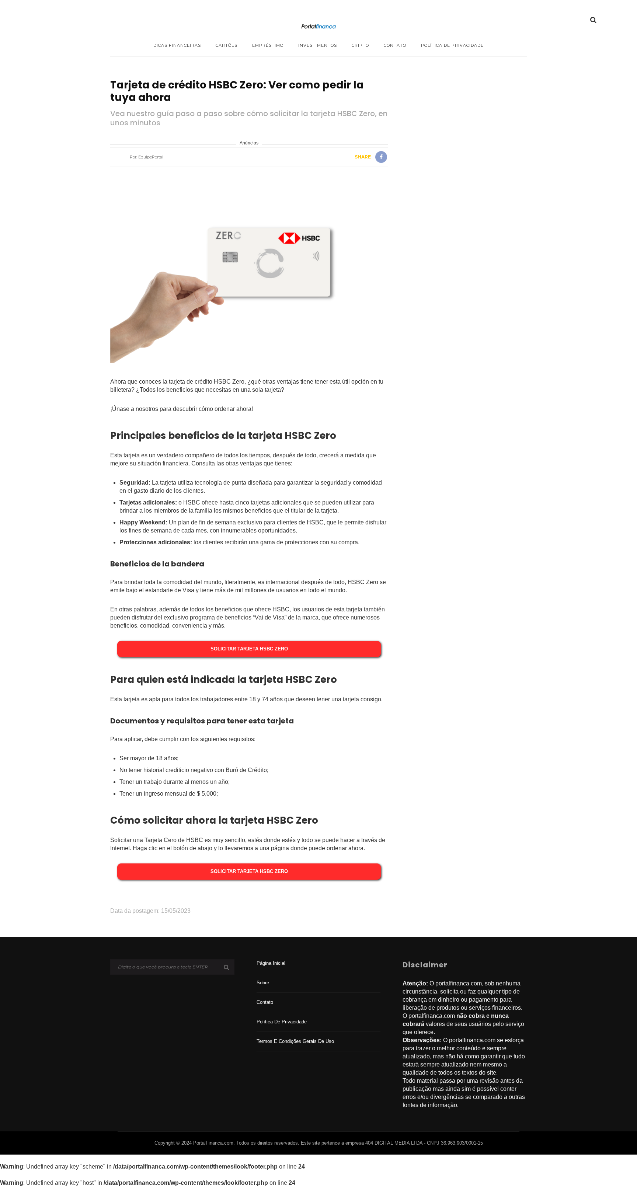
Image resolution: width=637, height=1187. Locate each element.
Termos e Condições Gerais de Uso (295, 1041)
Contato (395, 45)
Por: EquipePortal (146, 157)
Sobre (263, 982)
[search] (593, 20)
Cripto (360, 45)
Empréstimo (267, 45)
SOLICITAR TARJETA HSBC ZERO (249, 649)
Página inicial (271, 963)
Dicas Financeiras (177, 45)
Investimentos (317, 45)
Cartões (226, 45)
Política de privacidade (452, 45)
